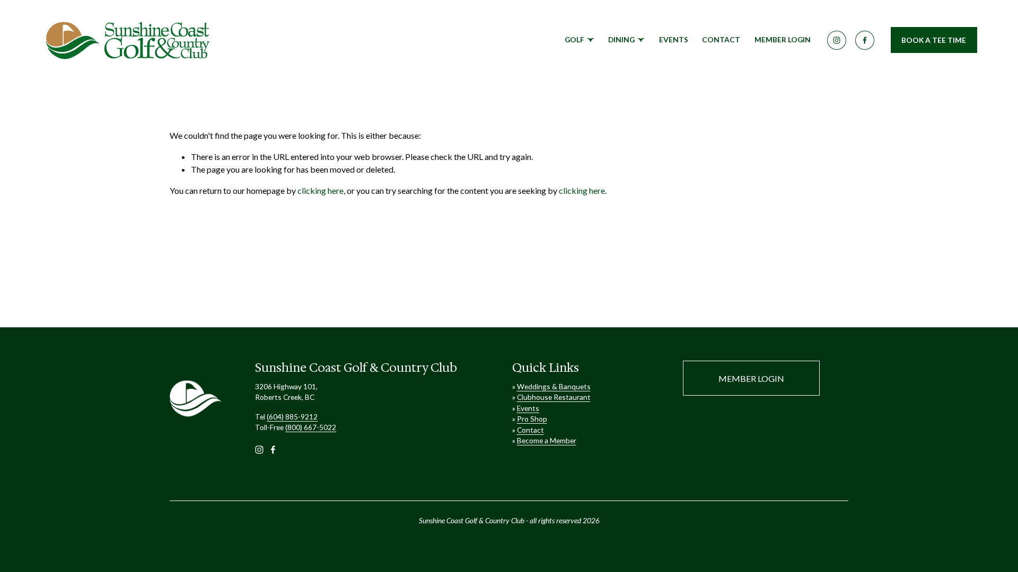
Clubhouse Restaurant (554, 396)
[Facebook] (864, 40)
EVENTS (673, 39)
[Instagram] (836, 40)
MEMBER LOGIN (782, 39)
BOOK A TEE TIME (933, 39)
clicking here (320, 190)
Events (528, 408)
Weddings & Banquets (554, 386)
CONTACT (721, 39)
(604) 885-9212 (292, 416)
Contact (530, 429)
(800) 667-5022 (310, 427)
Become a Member (546, 440)
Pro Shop (532, 418)
